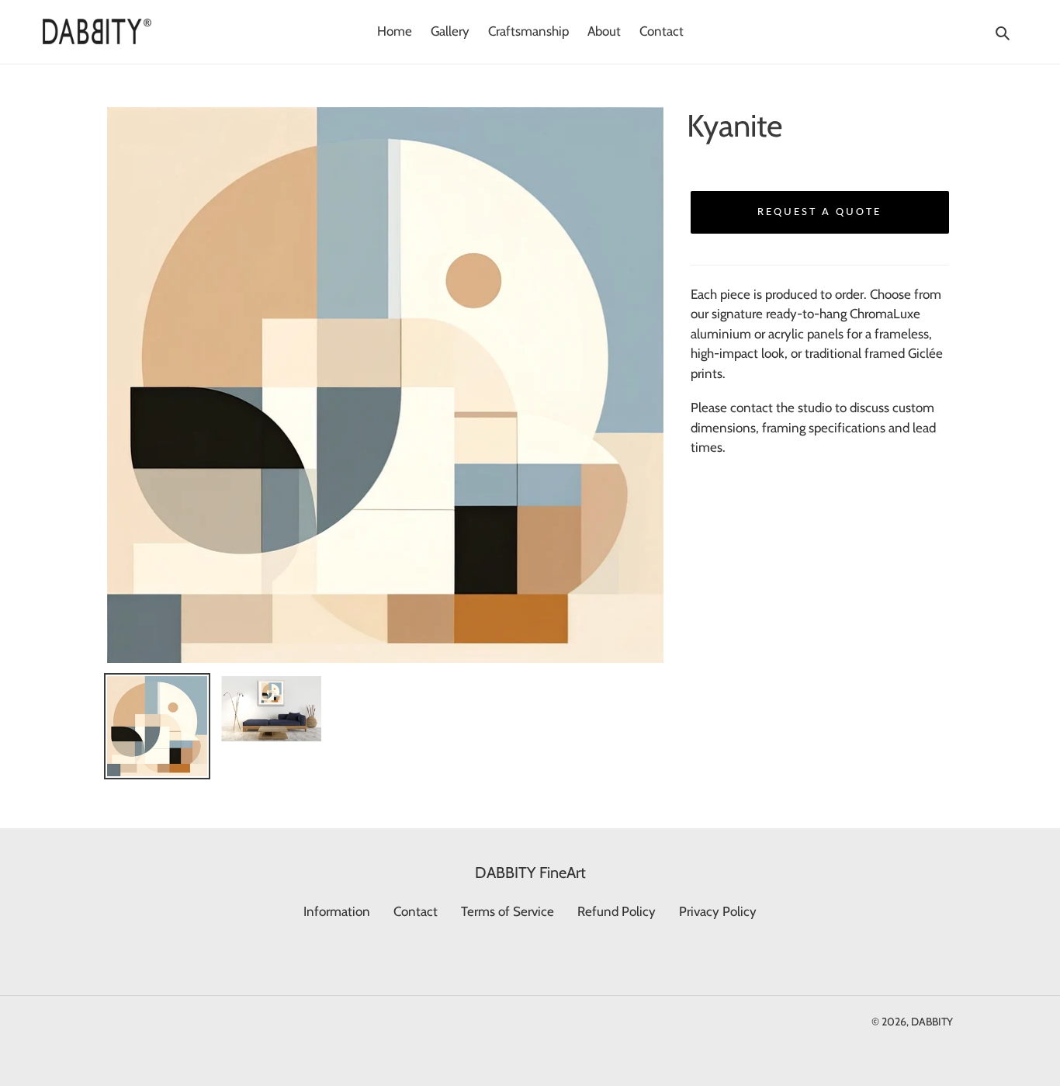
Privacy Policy (718, 911)
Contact (415, 911)
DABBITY (932, 1022)
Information (336, 911)
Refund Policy (616, 911)
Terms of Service (507, 911)
